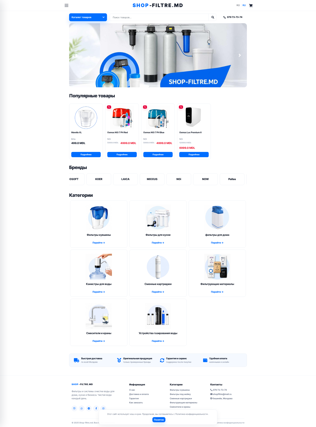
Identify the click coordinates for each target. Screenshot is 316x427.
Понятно (159, 419)
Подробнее (86, 154)
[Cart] (250, 5)
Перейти (97, 242)
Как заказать (136, 402)
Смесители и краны (180, 407)
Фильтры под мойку (180, 394)
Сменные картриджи (181, 398)
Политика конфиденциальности (191, 414)
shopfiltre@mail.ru (222, 394)
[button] (76, 55)
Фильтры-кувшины (180, 390)
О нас (132, 390)
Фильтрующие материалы (183, 402)
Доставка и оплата (139, 394)
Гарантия (134, 398)
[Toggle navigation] (66, 5)
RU (244, 5)
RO (238, 5)
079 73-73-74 (234, 17)
